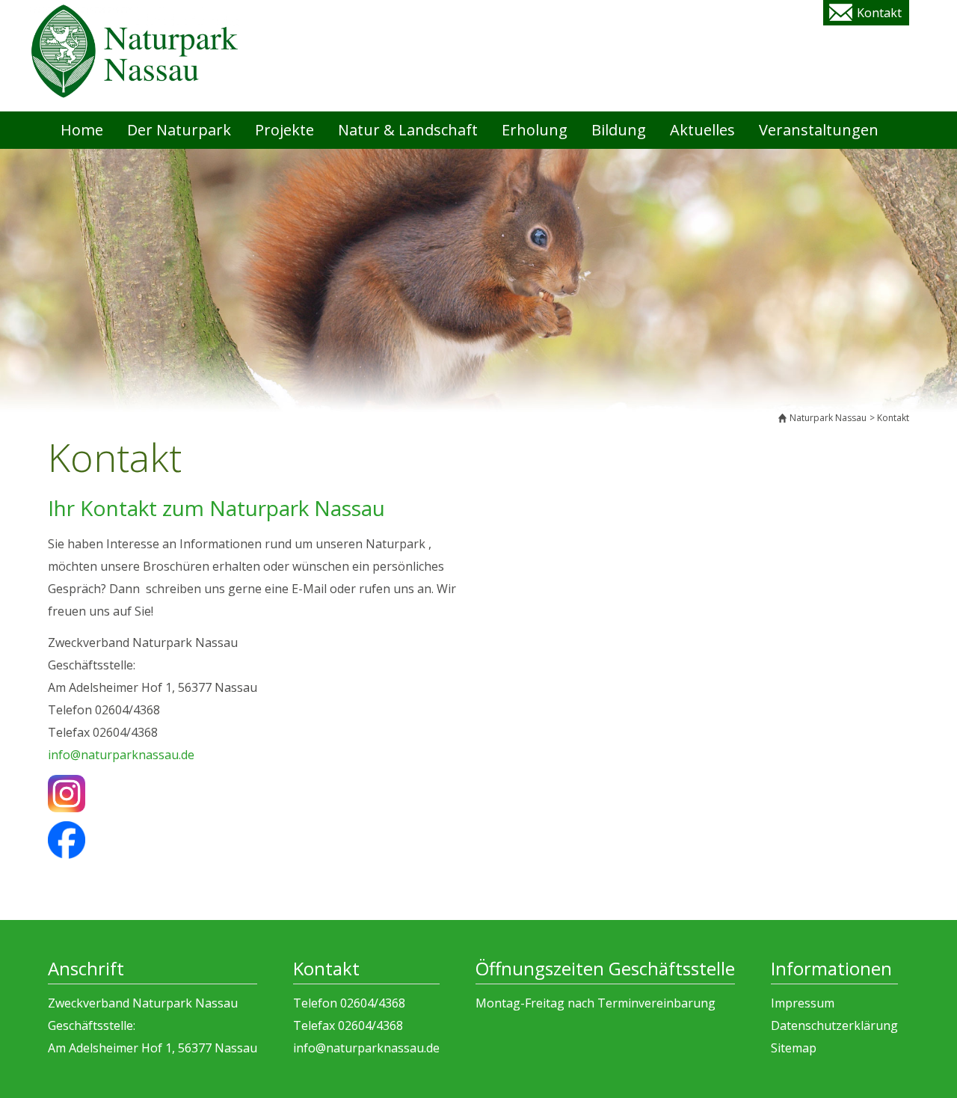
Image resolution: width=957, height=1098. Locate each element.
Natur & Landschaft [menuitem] (408, 130)
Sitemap (793, 1048)
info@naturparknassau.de (121, 754)
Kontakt (879, 12)
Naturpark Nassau (828, 417)
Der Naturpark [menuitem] (179, 130)
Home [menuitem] (82, 130)
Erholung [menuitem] (534, 130)
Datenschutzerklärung (834, 1025)
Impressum (802, 1003)
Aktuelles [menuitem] (702, 130)
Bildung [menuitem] (618, 130)
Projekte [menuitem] (284, 130)
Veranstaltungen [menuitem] (818, 130)
